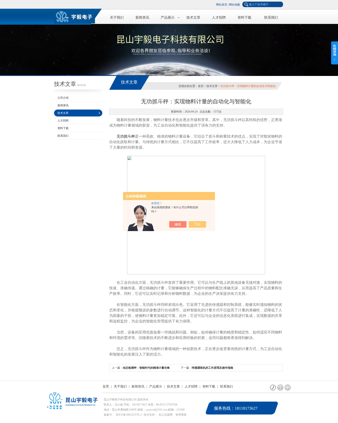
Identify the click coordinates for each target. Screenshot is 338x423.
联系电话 (273, 387)
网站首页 (221, 4)
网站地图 (234, 4)
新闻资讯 (142, 17)
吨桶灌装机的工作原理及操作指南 (212, 367)
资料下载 (244, 17)
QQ (288, 387)
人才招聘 (219, 17)
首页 (200, 86)
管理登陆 (180, 414)
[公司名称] (77, 16)
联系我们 (271, 17)
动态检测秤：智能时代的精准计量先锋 (146, 367)
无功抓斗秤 (126, 136)
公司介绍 (63, 97)
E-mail (281, 387)
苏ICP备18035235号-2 (129, 414)
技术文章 (193, 17)
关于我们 (117, 17)
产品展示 (168, 17)
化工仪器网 (165, 414)
